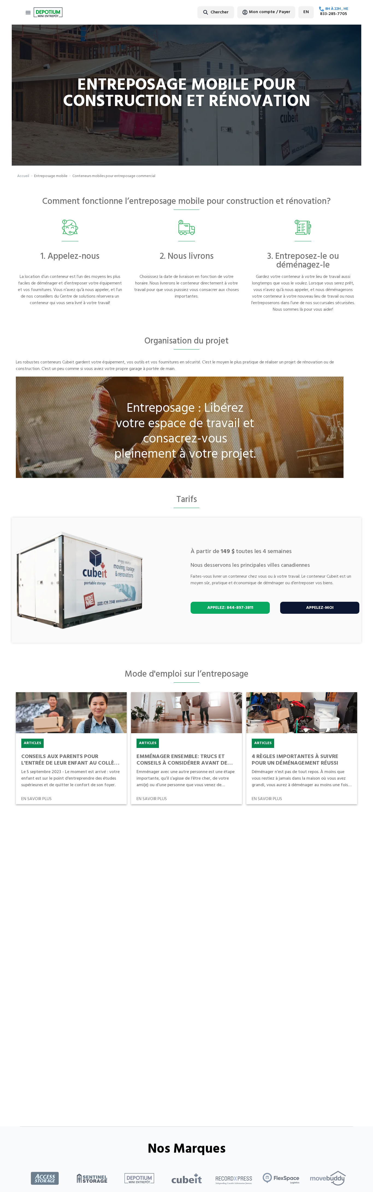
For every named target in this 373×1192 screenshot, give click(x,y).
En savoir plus (36, 799)
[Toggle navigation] (28, 12)
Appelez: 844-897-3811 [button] (230, 607)
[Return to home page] (48, 12)
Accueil (23, 176)
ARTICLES (32, 743)
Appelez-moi (320, 607)
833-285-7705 (333, 14)
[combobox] (202, 12)
